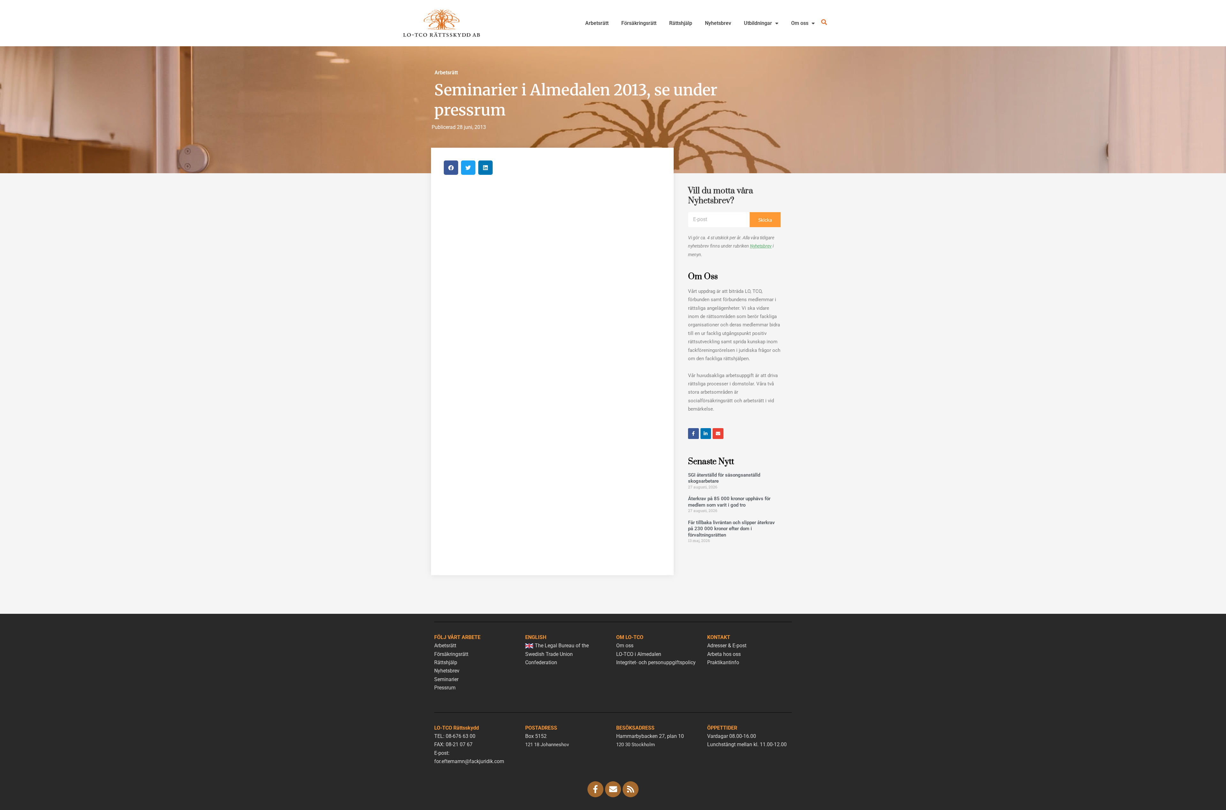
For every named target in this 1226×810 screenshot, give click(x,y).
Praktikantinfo (723, 662)
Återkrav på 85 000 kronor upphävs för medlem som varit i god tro (729, 502)
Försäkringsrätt (638, 23)
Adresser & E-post (726, 646)
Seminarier (446, 679)
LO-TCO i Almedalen (638, 654)
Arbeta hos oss (724, 654)
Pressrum (445, 688)
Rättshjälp (680, 23)
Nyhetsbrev (718, 23)
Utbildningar (758, 23)
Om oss (799, 23)
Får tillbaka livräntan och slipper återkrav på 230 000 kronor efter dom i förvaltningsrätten (731, 529)
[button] (451, 167)
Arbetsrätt (597, 23)
